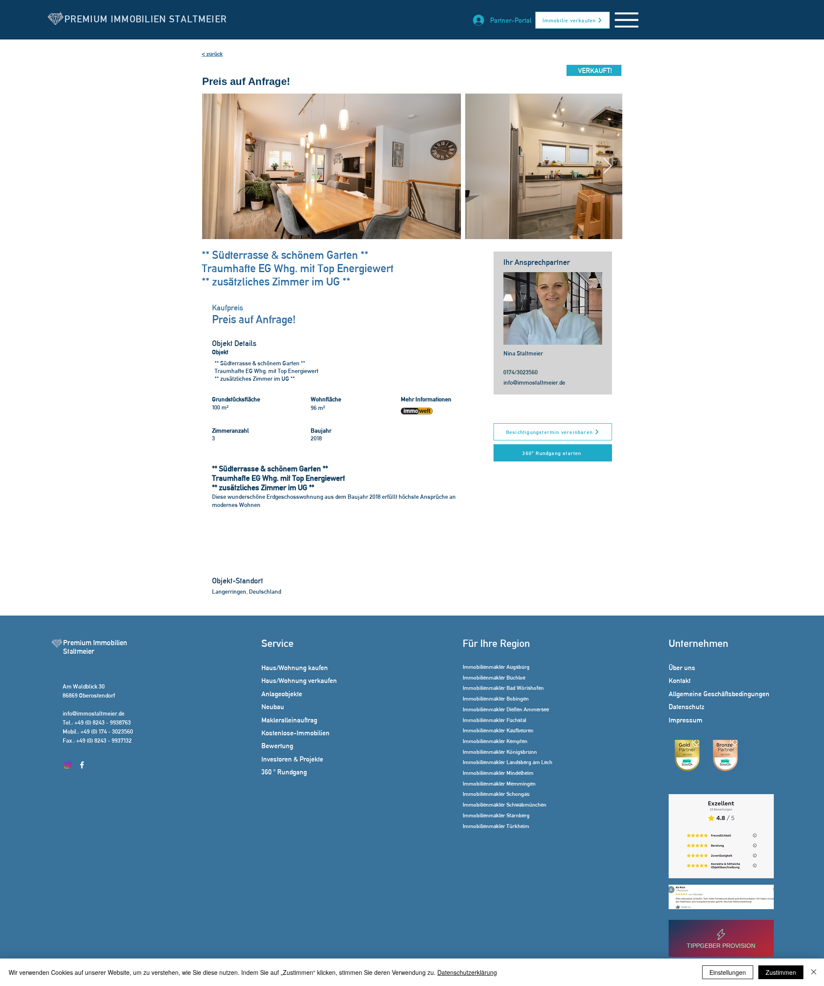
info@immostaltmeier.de (534, 382)
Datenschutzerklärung (467, 972)
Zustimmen (781, 972)
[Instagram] (67, 765)
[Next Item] (607, 166)
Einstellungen (727, 972)
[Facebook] (82, 765)
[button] (627, 19)
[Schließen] (814, 972)
